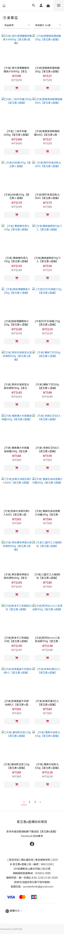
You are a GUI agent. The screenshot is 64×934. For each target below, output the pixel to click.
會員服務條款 (42, 859)
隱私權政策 (27, 859)
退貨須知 (14, 859)
